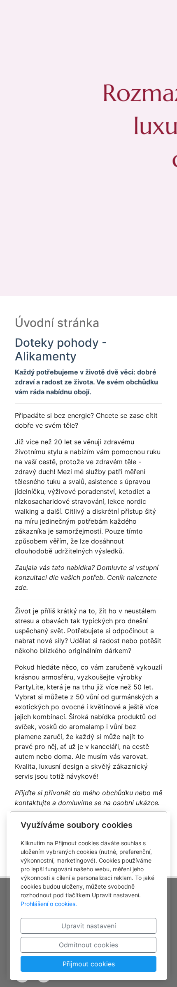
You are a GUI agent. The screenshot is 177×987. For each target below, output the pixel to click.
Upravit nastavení (88, 926)
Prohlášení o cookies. (49, 903)
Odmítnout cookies (88, 945)
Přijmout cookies (89, 964)
